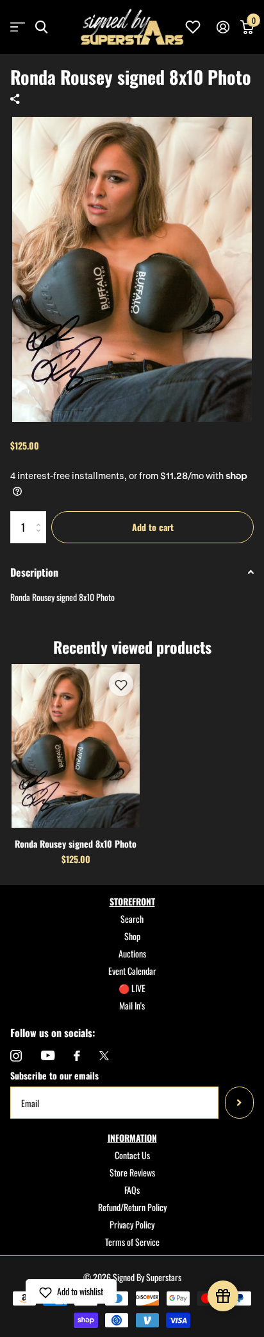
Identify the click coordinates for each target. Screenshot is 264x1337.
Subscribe (239, 1103)
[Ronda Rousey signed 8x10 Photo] (75, 746)
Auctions (132, 953)
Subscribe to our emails (54, 1075)
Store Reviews (132, 1172)
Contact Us (132, 1155)
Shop (132, 936)
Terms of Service (132, 1241)
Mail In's (132, 1005)
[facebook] (77, 1056)
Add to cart (153, 527)
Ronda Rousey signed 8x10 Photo (75, 843)
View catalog (17, 27)
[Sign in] (222, 27)
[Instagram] (16, 1056)
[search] (41, 27)
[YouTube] (47, 1055)
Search (132, 918)
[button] (121, 684)
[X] (104, 1055)
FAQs (132, 1189)
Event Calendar (132, 970)
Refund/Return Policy (132, 1207)
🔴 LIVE (132, 988)
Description (34, 572)
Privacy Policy (132, 1224)
